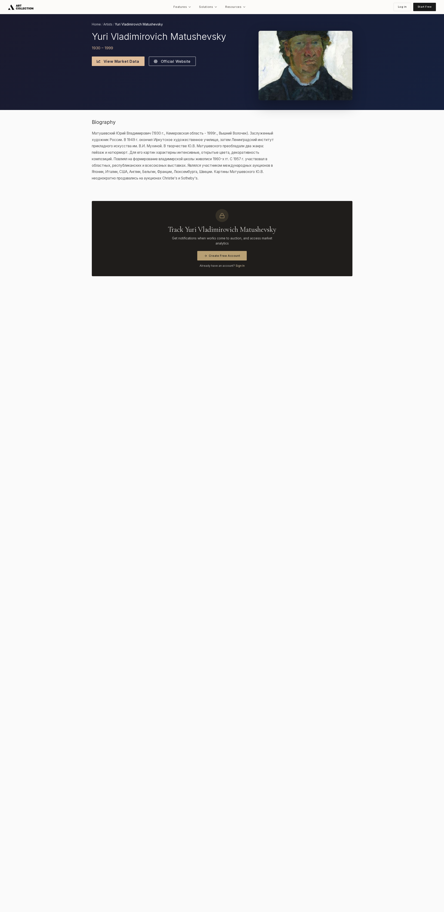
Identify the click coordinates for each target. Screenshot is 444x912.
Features (180, 7)
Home (96, 24)
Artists (107, 24)
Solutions (206, 7)
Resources (233, 7)
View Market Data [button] (120, 61)
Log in (402, 6)
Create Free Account (224, 255)
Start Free (425, 6)
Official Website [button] (175, 61)
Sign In (240, 265)
